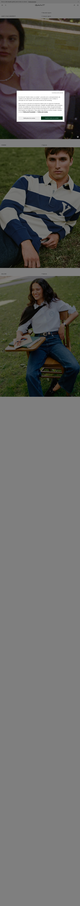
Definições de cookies (29, 118)
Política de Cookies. (43, 112)
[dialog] (41, 106)
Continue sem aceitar (57, 92)
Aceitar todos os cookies (52, 118)
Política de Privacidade (29, 112)
